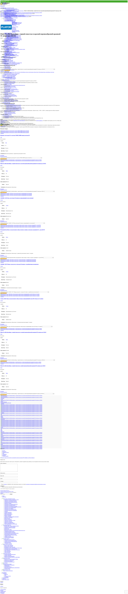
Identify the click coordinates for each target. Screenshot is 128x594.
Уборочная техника (5, 97)
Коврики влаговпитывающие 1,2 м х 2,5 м (13, 37)
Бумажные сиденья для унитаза (9, 527)
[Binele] (21, 445)
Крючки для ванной (7, 515)
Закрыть (1, 493)
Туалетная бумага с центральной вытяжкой (11, 91)
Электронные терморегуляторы (9, 55)
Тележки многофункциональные (10, 113)
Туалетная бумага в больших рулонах (10, 88)
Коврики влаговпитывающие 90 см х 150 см (14, 109)
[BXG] (21, 442)
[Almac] (21, 447)
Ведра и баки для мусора (6, 59)
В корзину (2, 70)
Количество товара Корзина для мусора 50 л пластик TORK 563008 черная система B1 (16, 157)
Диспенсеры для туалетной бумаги (10, 509)
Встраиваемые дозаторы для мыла (12, 26)
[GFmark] (21, 432)
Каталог (1, 10)
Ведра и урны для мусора (8, 545)
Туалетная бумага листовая (9, 537)
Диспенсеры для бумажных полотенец (11, 504)
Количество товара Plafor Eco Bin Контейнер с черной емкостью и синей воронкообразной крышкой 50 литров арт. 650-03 (22, 393)
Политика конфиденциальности (4, 490)
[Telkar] (21, 411)
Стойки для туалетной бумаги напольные (11, 516)
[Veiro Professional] (21, 409)
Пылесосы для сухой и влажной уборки (11, 100)
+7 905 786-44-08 (6, 0)
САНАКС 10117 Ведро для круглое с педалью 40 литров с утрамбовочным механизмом (19, 264)
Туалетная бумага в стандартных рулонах (11, 89)
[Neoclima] (21, 421)
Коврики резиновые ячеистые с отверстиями (12, 110)
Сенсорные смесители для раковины (10, 510)
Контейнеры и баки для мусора (9, 61)
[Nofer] (21, 420)
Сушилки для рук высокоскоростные (10, 541)
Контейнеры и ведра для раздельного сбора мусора (13, 62)
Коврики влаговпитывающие (9, 104)
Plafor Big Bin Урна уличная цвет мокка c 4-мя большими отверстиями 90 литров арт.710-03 (16, 13)
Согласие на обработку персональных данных (6, 491)
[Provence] (21, 418)
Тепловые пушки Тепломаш (11, 75)
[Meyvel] (21, 423)
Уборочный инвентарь (6, 102)
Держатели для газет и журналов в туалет (11, 11)
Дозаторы (6, 511)
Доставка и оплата (5, 452)
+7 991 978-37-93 (3, 1)
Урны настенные (7, 552)
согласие (5, 484)
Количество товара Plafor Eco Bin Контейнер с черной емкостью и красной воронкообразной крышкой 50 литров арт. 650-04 (23, 69)
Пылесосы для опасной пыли (9, 99)
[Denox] (21, 439)
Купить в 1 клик (7, 70)
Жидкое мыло (6, 528)
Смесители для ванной (10, 50)
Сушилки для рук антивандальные (10, 95)
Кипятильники (7, 70)
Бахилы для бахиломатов (8, 58)
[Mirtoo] (21, 422)
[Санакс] (21, 400)
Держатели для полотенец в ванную (10, 501)
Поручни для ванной (8, 519)
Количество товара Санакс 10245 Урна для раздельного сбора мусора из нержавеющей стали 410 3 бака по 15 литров (22, 326)
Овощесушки (6, 50)
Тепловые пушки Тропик (10, 76)
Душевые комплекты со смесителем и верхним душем (15, 49)
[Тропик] (21, 395)
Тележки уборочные (7, 555)
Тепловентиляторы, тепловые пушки (10, 74)
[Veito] (21, 408)
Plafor (7, 40)
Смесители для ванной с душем (9, 520)
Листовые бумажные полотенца (9, 532)
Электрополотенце (7, 542)
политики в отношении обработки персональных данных (36, 484)
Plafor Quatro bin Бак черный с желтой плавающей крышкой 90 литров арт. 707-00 (14, 16)
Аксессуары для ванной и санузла (8, 7)
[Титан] (21, 397)
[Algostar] (21, 448)
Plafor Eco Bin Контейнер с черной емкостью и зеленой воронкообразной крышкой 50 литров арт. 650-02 (23, 332)
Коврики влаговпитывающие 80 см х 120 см (14, 38)
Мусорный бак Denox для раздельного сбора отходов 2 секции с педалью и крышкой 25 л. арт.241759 (22, 229)
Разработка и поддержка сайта (4, 492)
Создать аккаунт (3, 589)
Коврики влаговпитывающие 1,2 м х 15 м (13, 106)
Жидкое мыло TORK (8, 84)
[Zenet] (21, 404)
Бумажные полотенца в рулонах (9, 81)
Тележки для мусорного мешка (9, 112)
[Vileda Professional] (21, 406)
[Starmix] (21, 413)
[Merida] (21, 425)
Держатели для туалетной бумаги (10, 507)
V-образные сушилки (8, 93)
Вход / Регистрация (5, 579)
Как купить (4, 451)
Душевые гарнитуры (8, 512)
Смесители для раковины (8, 522)
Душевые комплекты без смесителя (12, 48)
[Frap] (21, 435)
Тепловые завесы (7, 53)
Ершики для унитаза (7, 513)
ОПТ (3, 453)
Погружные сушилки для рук (9, 94)
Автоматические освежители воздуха (10, 8)
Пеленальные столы (5, 79)
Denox (1, 231)
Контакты (4, 455)
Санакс (7, 205)
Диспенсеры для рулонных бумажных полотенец (12, 506)
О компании (4, 454)
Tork (1, 137)
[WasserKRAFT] (21, 405)
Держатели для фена (7, 503)
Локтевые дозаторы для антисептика (12, 30)
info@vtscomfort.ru (39, 120)
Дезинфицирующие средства (9, 83)
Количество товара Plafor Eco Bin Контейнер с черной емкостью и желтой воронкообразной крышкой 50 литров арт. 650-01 (23, 191)
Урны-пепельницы (7, 68)
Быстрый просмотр (3, 156)
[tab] (32, 74)
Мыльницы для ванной (8, 517)
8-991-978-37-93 (16, 120)
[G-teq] (21, 433)
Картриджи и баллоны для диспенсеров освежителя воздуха (14, 85)
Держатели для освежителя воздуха (10, 500)
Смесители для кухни (8, 521)
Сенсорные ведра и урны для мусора (10, 64)
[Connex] (21, 440)
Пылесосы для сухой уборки (9, 101)
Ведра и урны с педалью (8, 546)
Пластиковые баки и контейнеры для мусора (12, 63)
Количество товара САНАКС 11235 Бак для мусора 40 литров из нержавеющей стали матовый (18, 223)
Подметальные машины (8, 98)
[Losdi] (21, 426)
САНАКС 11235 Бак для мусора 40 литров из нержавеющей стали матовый (16, 198)
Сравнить (4, 578)
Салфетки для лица (7, 535)
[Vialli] (21, 407)
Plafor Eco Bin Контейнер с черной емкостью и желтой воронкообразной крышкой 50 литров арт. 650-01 (23, 163)
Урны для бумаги (7, 66)
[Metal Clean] (21, 424)
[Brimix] (21, 443)
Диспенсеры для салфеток (8, 508)
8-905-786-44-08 (22, 120)
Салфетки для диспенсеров (9, 536)
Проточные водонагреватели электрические (12, 73)
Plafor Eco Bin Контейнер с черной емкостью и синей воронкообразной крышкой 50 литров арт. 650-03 (22, 365)
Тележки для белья (7, 111)
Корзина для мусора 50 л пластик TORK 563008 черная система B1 (15, 135)
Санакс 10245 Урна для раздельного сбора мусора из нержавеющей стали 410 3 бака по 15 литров (21, 298)
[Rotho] (21, 415)
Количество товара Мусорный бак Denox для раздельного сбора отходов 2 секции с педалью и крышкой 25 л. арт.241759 (22, 257)
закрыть (1, 582)
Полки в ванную (7, 518)
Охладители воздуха (7, 72)
